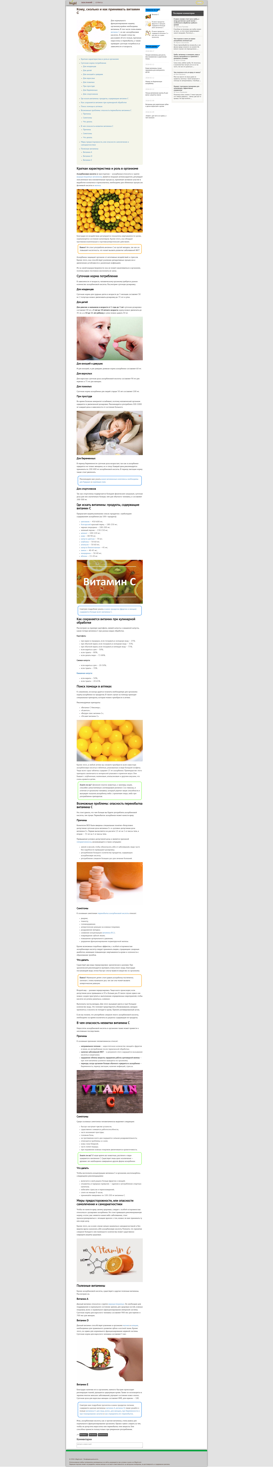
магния (126, 1325)
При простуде (89, 86)
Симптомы (87, 118)
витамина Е (91, 1411)
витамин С (115, 32)
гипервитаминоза (84, 842)
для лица (100, 1411)
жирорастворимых (116, 1304)
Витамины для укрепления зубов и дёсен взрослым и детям (156, 105)
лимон (83, 550)
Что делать (87, 122)
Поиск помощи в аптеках (91, 106)
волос (107, 1411)
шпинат (84, 533)
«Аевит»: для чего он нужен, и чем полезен (155, 117)
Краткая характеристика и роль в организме (100, 59)
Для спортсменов (90, 94)
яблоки (84, 556)
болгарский (86, 525)
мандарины (86, 553)
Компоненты (103, 1434)
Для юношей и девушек (93, 74)
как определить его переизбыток (119, 1414)
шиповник (85, 522)
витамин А (110, 1408)
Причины (87, 114)
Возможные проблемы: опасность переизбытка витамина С (106, 110)
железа (98, 185)
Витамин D (87, 156)
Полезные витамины (89, 149)
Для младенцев (89, 66)
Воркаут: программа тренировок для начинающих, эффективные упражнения (186, 88)
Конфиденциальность (91, 1459)
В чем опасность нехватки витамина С (97, 126)
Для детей (87, 70)
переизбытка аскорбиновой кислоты (113, 913)
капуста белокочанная (90, 548)
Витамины (93, 1434)
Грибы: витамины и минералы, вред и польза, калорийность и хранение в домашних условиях (187, 56)
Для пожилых (88, 82)
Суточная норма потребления (93, 63)
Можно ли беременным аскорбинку (153, 82)
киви (83, 536)
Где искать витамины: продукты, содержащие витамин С (104, 99)
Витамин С (83, 1434)
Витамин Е (87, 160)
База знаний (86, 2)
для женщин (116, 1411)
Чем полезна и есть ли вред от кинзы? (187, 72)
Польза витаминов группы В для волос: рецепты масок (156, 94)
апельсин (85, 545)
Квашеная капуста (84, 673)
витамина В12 (108, 933)
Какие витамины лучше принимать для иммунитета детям (154, 70)
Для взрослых (89, 78)
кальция (134, 1325)
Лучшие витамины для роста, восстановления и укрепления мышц (155, 57)
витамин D (120, 1408)
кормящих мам (99, 482)
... (193, 33)
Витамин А (87, 152)
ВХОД (199, 2)
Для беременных (90, 90)
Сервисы (99, 2)
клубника (85, 542)
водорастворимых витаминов (89, 177)
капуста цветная (88, 539)
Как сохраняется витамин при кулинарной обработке (104, 103)
